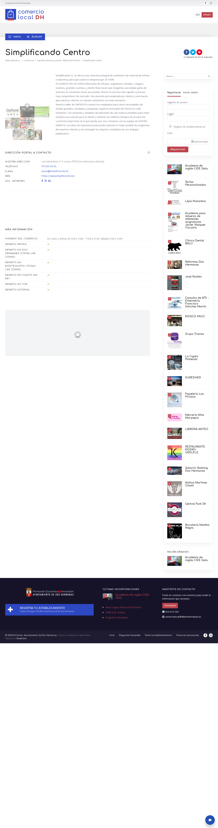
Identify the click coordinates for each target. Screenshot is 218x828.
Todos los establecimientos (158, 635)
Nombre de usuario (177, 102)
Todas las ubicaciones (187, 635)
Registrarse (174, 92)
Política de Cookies (115, 612)
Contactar (170, 605)
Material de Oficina (71, 60)
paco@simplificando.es (54, 171)
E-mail (170, 113)
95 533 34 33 (48, 166)
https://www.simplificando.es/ (58, 176)
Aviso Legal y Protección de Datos (123, 607)
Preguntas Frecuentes (116, 617)
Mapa (17, 37)
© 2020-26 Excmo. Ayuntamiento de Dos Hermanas (30, 635)
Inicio (17, 60)
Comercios (29, 60)
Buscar (36, 37)
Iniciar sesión (190, 92)
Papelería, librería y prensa (49, 60)
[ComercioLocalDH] (24, 14)
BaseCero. (22, 638)
